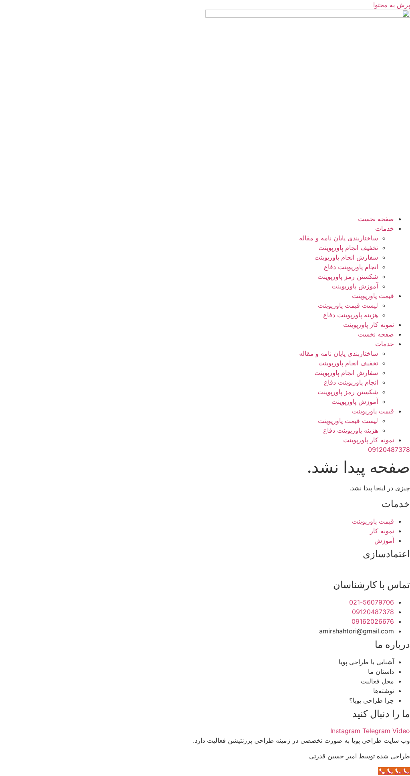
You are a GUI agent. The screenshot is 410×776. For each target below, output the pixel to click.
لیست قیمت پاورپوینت (348, 305)
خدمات (384, 228)
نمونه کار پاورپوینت (368, 324)
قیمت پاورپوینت (373, 296)
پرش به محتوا (391, 5)
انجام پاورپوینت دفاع (351, 267)
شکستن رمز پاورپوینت (348, 276)
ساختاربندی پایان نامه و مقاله (338, 238)
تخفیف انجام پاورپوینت (348, 248)
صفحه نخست (376, 219)
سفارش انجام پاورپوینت (346, 257)
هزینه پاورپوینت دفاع (350, 315)
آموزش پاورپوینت (355, 286)
